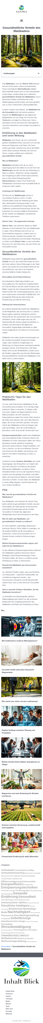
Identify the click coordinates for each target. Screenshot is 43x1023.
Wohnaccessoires (25, 938)
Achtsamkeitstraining (13, 873)
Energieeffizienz (12, 884)
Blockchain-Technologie (33, 873)
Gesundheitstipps (7, 900)
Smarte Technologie (32, 921)
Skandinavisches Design (13, 921)
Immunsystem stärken (14, 902)
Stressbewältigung (16, 927)
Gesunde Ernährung (14, 894)
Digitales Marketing (21, 876)
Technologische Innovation (25, 930)
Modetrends (16, 908)
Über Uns (9, 1009)
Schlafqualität (5, 918)
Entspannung (28, 884)
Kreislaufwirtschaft (33, 903)
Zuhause (9, 994)
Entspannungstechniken (19, 887)
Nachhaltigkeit (19, 912)
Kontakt (9, 1011)
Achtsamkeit (8, 870)
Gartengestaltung (6, 894)
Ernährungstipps (23, 890)
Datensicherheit (7, 876)
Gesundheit (27, 896)
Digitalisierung (17, 878)
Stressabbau (6, 924)
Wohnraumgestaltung (13, 941)
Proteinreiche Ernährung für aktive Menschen (20, 857)
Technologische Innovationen (13, 933)
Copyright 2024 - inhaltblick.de (21, 1020)
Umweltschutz (10, 935)
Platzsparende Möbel (10, 915)
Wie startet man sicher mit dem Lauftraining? (20, 701)
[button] (21, 20)
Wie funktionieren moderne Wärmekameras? (19, 641)
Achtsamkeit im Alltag (24, 870)
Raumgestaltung (29, 915)
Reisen (8, 1004)
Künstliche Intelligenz (15, 905)
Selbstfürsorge (21, 918)
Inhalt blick (10, 991)
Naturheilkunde (35, 912)
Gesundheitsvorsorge (21, 900)
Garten (8, 996)
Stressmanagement (7, 930)
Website (9, 1014)
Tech (8, 1006)
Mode (8, 1001)
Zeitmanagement (32, 941)
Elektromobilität (29, 881)
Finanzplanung (36, 890)
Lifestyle (9, 999)
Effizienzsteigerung (11, 881)
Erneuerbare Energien (8, 890)
